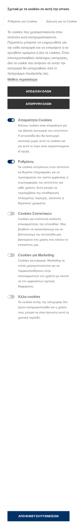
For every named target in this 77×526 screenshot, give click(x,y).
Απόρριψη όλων (39, 104)
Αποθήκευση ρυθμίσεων (38, 516)
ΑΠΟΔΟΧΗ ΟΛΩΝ (38, 91)
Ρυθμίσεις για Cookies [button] (22, 21)
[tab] (22, 21)
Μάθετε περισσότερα (22, 79)
